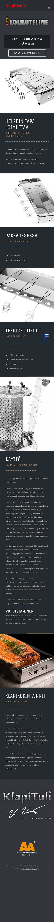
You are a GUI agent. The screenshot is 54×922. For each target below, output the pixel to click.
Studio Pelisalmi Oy (32, 869)
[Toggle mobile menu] (49, 7)
